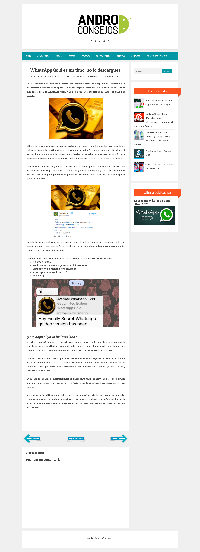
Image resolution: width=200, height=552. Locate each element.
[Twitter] (100, 41)
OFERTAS (121, 56)
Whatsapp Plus (103, 56)
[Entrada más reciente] (32, 443)
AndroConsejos (106, 538)
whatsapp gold (95, 76)
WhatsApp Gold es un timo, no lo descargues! (75, 70)
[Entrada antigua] (119, 443)
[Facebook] (96, 41)
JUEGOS (59, 56)
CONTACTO (135, 56)
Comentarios (113, 76)
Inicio (28, 56)
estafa (61, 76)
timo (74, 76)
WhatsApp (82, 76)
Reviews (86, 56)
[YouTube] (104, 41)
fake (68, 76)
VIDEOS (72, 56)
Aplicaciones (43, 56)
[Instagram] (92, 41)
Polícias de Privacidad (157, 56)
